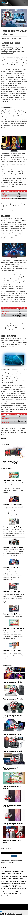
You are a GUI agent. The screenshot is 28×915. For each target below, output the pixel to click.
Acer (2, 871)
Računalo (3, 886)
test (16, 891)
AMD (5, 871)
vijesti (13, 893)
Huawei (14, 876)
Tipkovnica (21, 891)
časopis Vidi (4, 896)
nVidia (7, 881)
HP (10, 876)
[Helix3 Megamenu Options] (24, 3)
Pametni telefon (5, 883)
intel (17, 876)
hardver (18, 874)
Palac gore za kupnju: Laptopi (11, 567)
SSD (5, 891)
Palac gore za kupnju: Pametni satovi (13, 547)
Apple (13, 871)
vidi (6, 893)
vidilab (9, 893)
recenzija (11, 886)
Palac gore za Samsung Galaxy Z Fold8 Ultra (13, 806)
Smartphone (22, 888)
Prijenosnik (17, 883)
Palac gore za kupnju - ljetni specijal (13, 628)
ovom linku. (12, 862)
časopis (19, 893)
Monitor (3, 881)
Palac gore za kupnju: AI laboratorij (13, 614)
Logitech (9, 878)
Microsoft (14, 878)
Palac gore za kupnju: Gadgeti (11, 591)
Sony (2, 891)
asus (16, 871)
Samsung (4, 888)
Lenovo (3, 878)
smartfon (15, 888)
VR (16, 893)
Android (9, 871)
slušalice (10, 888)
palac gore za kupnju (15, 881)
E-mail (2, 851)
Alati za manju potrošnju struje (12, 480)
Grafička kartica (11, 873)
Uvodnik (3, 893)
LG (6, 878)
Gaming (3, 874)
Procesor (22, 883)
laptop (25, 876)
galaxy (22, 871)
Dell (19, 871)
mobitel (22, 878)
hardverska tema (5, 876)
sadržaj (20, 886)
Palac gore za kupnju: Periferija (12, 527)
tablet (8, 891)
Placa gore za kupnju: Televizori (12, 504)
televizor (12, 891)
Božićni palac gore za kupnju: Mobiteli (12, 841)
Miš (18, 878)
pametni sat (23, 881)
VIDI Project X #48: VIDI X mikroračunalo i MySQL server (12, 462)
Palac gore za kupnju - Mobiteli (12, 650)
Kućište (20, 876)
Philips (11, 883)
